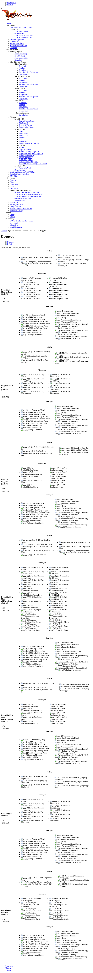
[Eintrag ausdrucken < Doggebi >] (9, 242)
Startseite (4, 231)
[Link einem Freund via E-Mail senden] (8, 244)
